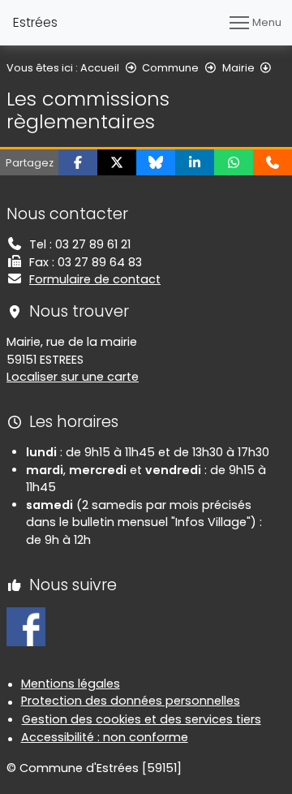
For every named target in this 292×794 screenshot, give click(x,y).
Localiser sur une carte (72, 377)
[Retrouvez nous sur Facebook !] (25, 626)
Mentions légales (70, 683)
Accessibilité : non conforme (104, 737)
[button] (77, 162)
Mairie (238, 68)
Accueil (99, 68)
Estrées (35, 22)
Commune (170, 68)
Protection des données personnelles (130, 701)
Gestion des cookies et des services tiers (141, 719)
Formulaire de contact (95, 279)
